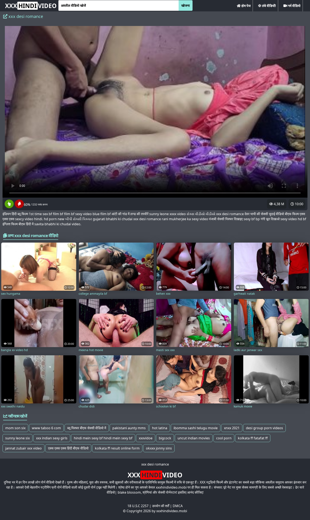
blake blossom (129, 492)
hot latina (159, 428)
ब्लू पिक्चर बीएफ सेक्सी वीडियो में (86, 428)
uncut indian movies (194, 438)
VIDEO (31, 6)
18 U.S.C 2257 (137, 506)
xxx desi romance (155, 464)
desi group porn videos (264, 428)
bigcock (165, 438)
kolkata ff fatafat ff (253, 438)
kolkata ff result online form (117, 448)
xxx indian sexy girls (51, 438)
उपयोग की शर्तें (160, 506)
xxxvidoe (145, 438)
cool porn (224, 438)
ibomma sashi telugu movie (196, 428)
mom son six (15, 428)
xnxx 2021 (232, 428)
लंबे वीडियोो (268, 5)
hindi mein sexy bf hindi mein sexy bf (103, 438)
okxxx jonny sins (159, 448)
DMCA (178, 506)
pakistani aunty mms (129, 428)
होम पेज (246, 5)
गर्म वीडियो (294, 5)
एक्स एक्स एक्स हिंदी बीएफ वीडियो (68, 448)
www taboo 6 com (46, 428)
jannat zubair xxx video (23, 448)
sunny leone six (17, 438)
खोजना (185, 5)
